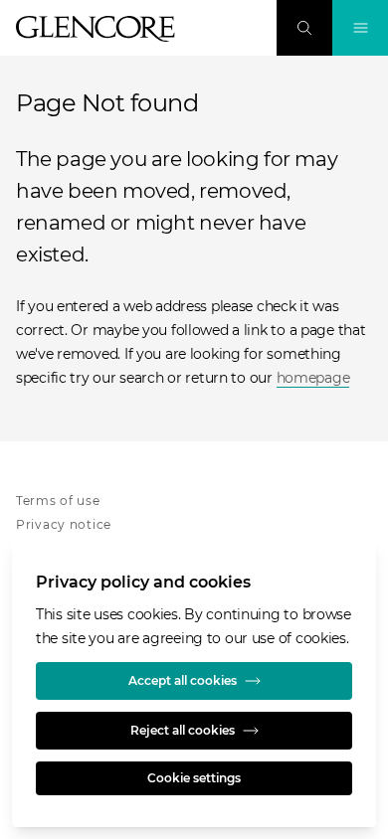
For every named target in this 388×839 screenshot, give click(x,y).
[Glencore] (95, 29)
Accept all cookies (182, 680)
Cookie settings (194, 777)
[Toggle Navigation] (360, 28)
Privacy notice (63, 524)
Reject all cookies (182, 730)
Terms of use (58, 500)
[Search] (304, 28)
